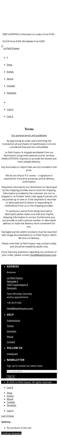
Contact (11, 85)
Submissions (13, 320)
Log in (10, 109)
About (10, 78)
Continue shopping (11, 433)
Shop (9, 64)
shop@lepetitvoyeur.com (43, 255)
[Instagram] (9, 102)
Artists (10, 71)
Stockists (11, 92)
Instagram (12, 353)
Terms (10, 325)
